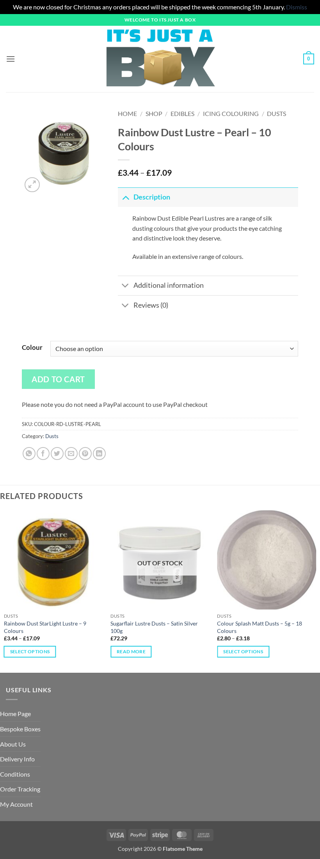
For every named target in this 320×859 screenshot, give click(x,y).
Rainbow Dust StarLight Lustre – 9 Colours (45, 627)
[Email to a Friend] (71, 453)
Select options (30, 651)
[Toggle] (125, 197)
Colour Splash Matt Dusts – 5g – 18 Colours (259, 627)
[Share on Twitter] (57, 453)
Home (127, 113)
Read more (131, 651)
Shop (154, 113)
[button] (10, 58)
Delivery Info (17, 759)
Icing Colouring (231, 113)
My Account (16, 804)
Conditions (15, 774)
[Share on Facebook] (43, 453)
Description (151, 197)
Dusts (276, 113)
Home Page (15, 713)
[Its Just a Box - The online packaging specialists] (160, 59)
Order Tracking (20, 789)
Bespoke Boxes (20, 728)
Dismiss (296, 7)
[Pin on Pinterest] (85, 453)
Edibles (182, 113)
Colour (32, 347)
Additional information (168, 285)
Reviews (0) (150, 305)
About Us (13, 744)
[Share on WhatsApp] (29, 453)
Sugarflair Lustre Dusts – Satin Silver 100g (154, 627)
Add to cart (58, 379)
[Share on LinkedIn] (99, 453)
